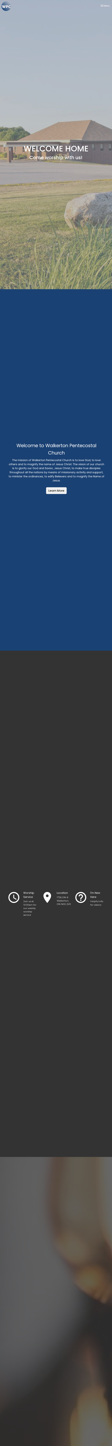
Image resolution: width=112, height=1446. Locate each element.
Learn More (56, 491)
